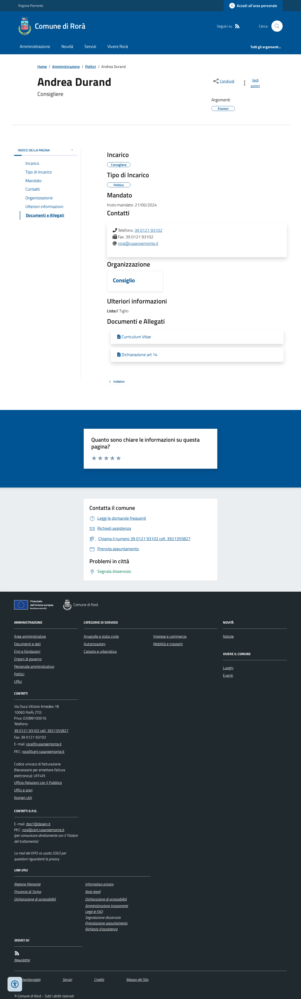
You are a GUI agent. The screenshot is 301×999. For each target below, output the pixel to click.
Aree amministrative (30, 636)
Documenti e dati (27, 644)
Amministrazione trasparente (106, 906)
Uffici (18, 681)
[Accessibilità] (15, 984)
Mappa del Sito (137, 979)
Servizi (90, 46)
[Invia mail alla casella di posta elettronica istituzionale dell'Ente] (44, 744)
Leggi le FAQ (94, 911)
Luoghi (228, 668)
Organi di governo (28, 659)
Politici (90, 66)
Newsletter (22, 960)
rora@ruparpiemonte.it (138, 243)
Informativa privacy (99, 884)
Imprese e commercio (169, 636)
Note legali (92, 891)
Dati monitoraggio (27, 979)
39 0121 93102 (148, 230)
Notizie (228, 636)
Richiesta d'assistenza (101, 929)
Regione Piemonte (30, 5)
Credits (99, 979)
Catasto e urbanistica (100, 651)
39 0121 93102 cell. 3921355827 (41, 730)
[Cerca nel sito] (275, 26)
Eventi (228, 675)
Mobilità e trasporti (168, 644)
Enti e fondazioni (27, 651)
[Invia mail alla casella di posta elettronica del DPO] (38, 824)
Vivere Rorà (117, 46)
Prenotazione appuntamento (106, 923)
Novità (67, 46)
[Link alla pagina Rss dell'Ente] (17, 953)
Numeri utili (23, 797)
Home (42, 66)
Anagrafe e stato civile (101, 636)
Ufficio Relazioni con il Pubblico (38, 782)
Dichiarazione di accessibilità (35, 899)
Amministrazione (35, 46)
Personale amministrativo (34, 666)
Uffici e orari (23, 790)
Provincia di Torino (27, 891)
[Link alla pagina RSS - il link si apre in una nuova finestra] (237, 26)
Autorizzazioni (94, 644)
